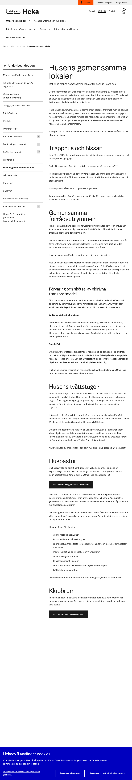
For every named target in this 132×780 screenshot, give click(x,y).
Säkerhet (8, 190)
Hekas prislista (66, 358)
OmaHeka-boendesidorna (65, 440)
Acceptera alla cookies (70, 773)
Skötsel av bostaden (13, 151)
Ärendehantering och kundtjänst (50, 21)
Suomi (92, 11)
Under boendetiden (16, 21)
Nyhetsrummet (13, 37)
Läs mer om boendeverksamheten (68, 614)
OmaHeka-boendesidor (95, 474)
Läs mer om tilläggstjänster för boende (71, 484)
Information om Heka (64, 29)
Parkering (8, 183)
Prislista (7, 120)
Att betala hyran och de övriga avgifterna (18, 84)
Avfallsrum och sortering (15, 198)
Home (5, 46)
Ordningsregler (10, 128)
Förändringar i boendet (14, 144)
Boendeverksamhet (13, 136)
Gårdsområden (10, 175)
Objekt (43, 29)
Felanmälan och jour (104, 3)
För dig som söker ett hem (19, 29)
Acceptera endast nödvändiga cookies (107, 773)
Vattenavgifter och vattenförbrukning (12, 96)
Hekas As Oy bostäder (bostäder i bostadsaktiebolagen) (14, 218)
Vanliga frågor (121, 3)
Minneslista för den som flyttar (18, 75)
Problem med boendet (14, 206)
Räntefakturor (10, 113)
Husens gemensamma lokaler (18, 167)
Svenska (102, 11)
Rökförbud (8, 159)
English (112, 11)
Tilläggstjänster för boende (16, 105)
